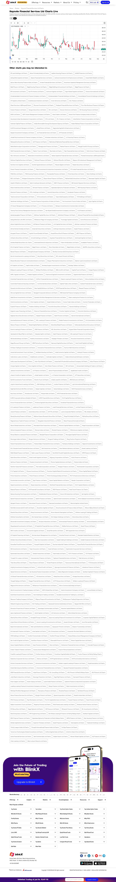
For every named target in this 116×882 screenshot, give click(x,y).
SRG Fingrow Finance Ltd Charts (20, 718)
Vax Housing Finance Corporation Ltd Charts (42, 572)
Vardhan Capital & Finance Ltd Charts (94, 572)
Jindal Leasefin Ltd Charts (59, 379)
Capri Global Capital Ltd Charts (74, 91)
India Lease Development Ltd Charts (21, 361)
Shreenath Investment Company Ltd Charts (23, 521)
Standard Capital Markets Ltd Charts (88, 535)
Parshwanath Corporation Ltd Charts (88, 466)
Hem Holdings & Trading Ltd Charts (43, 594)
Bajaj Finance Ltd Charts (82, 87)
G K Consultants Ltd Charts (94, 320)
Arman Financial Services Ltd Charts (50, 82)
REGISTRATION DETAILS (76, 870)
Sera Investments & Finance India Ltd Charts (69, 508)
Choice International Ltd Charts (95, 91)
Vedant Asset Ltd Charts (60, 736)
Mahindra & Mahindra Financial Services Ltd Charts (64, 142)
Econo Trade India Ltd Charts (71, 302)
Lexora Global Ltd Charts (94, 590)
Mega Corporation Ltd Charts (90, 425)
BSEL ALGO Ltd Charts (62, 270)
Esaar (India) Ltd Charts (54, 302)
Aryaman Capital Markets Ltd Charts (94, 617)
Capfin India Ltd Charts (32, 265)
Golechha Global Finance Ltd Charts (61, 325)
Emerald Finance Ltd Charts (96, 645)
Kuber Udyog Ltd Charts (34, 681)
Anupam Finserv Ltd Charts (19, 233)
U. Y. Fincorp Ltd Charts (46, 206)
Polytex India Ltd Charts (81, 462)
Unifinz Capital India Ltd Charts (54, 732)
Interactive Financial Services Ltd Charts (50, 347)
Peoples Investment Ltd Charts (39, 462)
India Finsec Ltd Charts (40, 672)
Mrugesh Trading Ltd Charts (56, 439)
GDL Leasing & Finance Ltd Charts (46, 320)
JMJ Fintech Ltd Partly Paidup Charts (78, 672)
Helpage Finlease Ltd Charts (60, 338)
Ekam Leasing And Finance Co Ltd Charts (81, 297)
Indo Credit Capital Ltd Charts (84, 343)
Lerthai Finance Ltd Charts (84, 407)
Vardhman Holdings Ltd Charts (20, 201)
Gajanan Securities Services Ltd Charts (22, 315)
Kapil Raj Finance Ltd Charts (62, 677)
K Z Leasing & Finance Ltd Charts (20, 407)
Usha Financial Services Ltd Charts (21, 736)
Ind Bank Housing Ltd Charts (44, 352)
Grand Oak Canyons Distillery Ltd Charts (22, 668)
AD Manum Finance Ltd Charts (42, 224)
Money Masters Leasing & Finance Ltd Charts (24, 434)
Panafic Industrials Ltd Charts (82, 695)
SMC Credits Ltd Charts (17, 530)
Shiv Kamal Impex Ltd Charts (40, 517)
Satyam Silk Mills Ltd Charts (83, 604)
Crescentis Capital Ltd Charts (35, 530)
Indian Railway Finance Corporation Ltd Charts (85, 123)
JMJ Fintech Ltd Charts (98, 672)
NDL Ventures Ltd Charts (18, 155)
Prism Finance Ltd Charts (36, 476)
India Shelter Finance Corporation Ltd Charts (86, 119)
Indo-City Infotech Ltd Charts (43, 361)
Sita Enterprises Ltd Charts (19, 713)
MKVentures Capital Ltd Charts (79, 430)
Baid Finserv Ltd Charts (17, 87)
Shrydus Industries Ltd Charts (48, 521)
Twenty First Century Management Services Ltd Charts (27, 210)
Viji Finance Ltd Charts (98, 736)
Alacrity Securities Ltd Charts (19, 617)
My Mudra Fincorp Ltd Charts (86, 691)
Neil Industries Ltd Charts (49, 448)
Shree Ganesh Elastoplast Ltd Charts (62, 512)
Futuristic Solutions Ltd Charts (87, 311)
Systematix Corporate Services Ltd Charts (78, 549)
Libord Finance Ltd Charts (18, 411)
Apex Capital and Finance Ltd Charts (21, 613)
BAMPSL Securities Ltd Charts (92, 247)
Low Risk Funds (64, 837)
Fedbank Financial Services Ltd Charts (67, 105)
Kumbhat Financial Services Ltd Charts (72, 402)
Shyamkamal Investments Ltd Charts (21, 526)
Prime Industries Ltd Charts (19, 476)
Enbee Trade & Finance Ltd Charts (21, 649)
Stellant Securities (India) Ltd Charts (21, 540)
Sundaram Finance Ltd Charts (76, 192)
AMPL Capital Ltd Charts (18, 274)
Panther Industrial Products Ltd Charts (22, 466)
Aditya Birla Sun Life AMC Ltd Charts (21, 219)
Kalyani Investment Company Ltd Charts (22, 132)
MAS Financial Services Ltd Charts (21, 151)
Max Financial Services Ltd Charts (74, 151)
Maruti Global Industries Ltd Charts (21, 425)
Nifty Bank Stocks (88, 813)
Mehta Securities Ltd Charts (90, 416)
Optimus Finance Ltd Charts (19, 462)
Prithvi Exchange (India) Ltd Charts (57, 476)
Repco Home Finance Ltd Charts (53, 178)
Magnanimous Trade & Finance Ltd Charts (23, 421)
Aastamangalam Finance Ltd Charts (21, 215)
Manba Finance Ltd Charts (67, 146)
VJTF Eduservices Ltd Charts (61, 581)
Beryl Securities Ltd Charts (45, 256)
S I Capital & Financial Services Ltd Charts (47, 526)
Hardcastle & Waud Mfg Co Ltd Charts (22, 334)
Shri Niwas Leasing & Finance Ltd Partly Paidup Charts (64, 713)
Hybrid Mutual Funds (16, 837)
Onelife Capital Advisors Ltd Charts (42, 165)
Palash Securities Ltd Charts (81, 165)
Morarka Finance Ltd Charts (67, 691)
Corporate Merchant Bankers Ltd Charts (79, 631)
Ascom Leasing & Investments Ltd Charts (49, 622)
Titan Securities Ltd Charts (18, 562)
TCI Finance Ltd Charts (92, 553)
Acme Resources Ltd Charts (89, 219)
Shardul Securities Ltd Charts (19, 512)
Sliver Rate (38, 846)
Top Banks (38, 841)
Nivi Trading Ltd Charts (39, 604)
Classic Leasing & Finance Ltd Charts (72, 279)
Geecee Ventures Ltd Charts (68, 110)
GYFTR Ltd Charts (53, 411)
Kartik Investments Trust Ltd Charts (21, 379)
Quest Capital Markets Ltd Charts (59, 480)
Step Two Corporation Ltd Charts (44, 540)
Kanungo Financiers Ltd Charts (42, 677)
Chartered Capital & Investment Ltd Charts (58, 274)
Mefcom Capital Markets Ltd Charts (69, 425)
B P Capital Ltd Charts (17, 265)
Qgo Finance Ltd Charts (40, 480)
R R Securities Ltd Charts (18, 709)
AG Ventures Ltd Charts (58, 613)
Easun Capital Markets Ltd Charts (20, 645)
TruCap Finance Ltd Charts (69, 727)
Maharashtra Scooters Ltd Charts (20, 142)
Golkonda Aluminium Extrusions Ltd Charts (87, 325)
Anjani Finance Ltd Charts (81, 229)
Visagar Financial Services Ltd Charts (39, 581)
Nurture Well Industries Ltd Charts (74, 347)
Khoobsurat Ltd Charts (32, 393)
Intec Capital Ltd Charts (35, 366)
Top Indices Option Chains (91, 809)
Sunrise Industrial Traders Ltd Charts (64, 544)
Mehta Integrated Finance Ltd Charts (21, 430)
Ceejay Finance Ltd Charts (96, 270)
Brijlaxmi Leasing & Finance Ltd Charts (22, 270)
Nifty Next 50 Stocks (16, 813)
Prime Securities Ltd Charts (76, 174)
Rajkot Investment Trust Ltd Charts (21, 704)
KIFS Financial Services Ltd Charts (67, 393)
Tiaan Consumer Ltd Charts (37, 549)
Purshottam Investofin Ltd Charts (20, 480)
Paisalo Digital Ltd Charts (62, 165)
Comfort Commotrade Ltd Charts (37, 636)
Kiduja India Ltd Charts (48, 393)
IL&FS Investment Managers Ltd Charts (22, 128)
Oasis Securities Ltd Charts (19, 457)
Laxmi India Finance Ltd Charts (53, 681)
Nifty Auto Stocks (64, 818)
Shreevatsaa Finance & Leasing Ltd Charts (71, 521)
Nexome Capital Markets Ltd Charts (71, 608)
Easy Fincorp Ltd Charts (40, 645)
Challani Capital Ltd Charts (35, 274)
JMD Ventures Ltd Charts (76, 379)
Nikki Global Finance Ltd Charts (20, 453)
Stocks (17, 8)
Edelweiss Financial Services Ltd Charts (73, 645)
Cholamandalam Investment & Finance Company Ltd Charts (28, 96)
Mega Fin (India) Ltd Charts (72, 416)
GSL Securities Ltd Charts (58, 329)
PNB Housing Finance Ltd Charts (34, 174)
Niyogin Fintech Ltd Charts (43, 695)
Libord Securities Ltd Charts (37, 411)
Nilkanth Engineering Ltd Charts (20, 604)
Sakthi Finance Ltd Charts (43, 498)
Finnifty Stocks (15, 818)
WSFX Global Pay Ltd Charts (50, 590)
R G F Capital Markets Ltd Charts (84, 485)
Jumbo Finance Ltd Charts (62, 384)
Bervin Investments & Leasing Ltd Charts (23, 256)
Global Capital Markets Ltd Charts (38, 325)
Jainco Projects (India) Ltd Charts (58, 370)
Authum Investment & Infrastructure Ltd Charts (69, 78)
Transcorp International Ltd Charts (75, 562)
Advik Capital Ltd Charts (42, 613)
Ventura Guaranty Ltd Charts (95, 521)
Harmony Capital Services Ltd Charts (62, 343)
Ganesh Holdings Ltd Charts (77, 306)
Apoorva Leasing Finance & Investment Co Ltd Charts (65, 617)
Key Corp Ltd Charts (16, 393)
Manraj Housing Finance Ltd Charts (21, 416)
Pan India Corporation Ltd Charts (45, 466)
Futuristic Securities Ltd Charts (57, 306)
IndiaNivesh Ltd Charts (37, 357)
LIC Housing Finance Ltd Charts (75, 137)
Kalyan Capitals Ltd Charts (43, 389)
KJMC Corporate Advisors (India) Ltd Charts (23, 398)
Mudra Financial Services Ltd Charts (21, 444)
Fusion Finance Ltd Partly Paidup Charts (89, 654)
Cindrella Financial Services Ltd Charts (22, 279)
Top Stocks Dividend (40, 827)
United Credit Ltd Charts (45, 567)
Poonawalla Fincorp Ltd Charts (56, 174)
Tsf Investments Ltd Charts (45, 197)
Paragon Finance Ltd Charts (66, 466)
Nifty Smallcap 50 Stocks (66, 813)
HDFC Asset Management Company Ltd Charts (36, 114)
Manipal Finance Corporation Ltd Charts (51, 434)
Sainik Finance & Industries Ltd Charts (22, 498)
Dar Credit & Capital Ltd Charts (20, 640)
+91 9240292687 (14, 863)
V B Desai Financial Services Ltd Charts (22, 576)
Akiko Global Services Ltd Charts (77, 613)
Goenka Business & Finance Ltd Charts (22, 320)
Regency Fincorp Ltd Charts (42, 704)
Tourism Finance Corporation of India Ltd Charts (45, 201)
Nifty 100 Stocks (64, 823)
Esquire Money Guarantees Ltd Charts (69, 649)
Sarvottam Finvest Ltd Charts (38, 503)
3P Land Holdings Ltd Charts (19, 73)
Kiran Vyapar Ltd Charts (17, 681)
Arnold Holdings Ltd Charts (39, 238)
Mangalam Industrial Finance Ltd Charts (49, 421)
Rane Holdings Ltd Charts (94, 174)
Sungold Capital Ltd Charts (42, 544)
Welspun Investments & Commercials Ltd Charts (69, 206)
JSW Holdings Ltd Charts (44, 384)
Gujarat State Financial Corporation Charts (81, 329)
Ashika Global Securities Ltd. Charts (21, 242)
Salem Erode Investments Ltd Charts (64, 498)
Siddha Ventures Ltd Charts (70, 526)
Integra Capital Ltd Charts (18, 366)
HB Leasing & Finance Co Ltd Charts (81, 334)
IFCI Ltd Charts (49, 119)
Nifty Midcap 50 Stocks (41, 813)
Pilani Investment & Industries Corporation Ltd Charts (52, 169)
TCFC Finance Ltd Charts (75, 553)
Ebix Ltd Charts (54, 645)
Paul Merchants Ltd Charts (35, 700)
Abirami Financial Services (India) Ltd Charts (91, 215)
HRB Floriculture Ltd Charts (40, 343)
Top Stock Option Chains (66, 809)
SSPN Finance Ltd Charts (73, 718)
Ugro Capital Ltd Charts (96, 201)
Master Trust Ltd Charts (40, 151)
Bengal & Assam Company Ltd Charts (39, 251)
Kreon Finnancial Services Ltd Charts (22, 402)
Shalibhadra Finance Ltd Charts (48, 494)
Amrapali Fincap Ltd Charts (38, 617)
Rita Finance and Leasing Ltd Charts (63, 704)
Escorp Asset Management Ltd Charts (44, 649)
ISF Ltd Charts (70, 366)
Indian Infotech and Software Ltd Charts (77, 357)
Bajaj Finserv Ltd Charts (39, 247)
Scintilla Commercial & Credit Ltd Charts (22, 508)
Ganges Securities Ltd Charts (37, 110)
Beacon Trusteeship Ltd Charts (81, 626)
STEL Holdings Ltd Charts (37, 192)
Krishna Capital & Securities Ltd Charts (46, 402)
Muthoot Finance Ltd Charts (42, 160)
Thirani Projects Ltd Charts (55, 562)
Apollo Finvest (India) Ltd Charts (38, 233)
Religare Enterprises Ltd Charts (31, 178)
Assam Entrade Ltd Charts (71, 622)
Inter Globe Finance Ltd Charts (54, 366)
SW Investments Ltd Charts (19, 549)
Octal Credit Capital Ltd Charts (38, 457)
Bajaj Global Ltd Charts (73, 247)
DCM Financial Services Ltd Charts (66, 288)
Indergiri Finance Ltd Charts (85, 352)
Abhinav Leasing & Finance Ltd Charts (86, 224)
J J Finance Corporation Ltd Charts (62, 375)
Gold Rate (13, 846)
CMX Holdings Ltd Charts (18, 636)
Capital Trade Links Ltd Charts (69, 283)
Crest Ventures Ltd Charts (59, 100)
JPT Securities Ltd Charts (82, 375)
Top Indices (38, 809)
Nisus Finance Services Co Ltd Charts (22, 695)
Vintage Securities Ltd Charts (81, 576)
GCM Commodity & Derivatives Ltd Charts (84, 658)
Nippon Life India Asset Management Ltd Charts (87, 160)
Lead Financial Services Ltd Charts (63, 407)
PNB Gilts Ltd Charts (17, 174)
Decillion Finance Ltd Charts (39, 640)
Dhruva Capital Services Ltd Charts (21, 293)
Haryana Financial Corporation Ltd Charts (75, 668)
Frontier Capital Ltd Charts (67, 311)
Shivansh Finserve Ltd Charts (70, 709)
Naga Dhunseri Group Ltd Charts (20, 343)
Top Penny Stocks (88, 827)
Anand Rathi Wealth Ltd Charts (95, 78)
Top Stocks (14, 809)
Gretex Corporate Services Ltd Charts (22, 663)
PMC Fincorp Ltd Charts (17, 700)
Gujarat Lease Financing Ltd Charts (21, 311)
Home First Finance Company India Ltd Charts (82, 114)
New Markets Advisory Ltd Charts (69, 448)
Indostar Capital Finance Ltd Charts (21, 123)
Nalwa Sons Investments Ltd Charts (38, 155)
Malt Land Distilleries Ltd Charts (40, 626)
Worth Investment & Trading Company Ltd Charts (25, 590)
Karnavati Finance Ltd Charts (81, 677)
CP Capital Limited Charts (18, 100)
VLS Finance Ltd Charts (84, 210)
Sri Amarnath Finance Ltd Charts (20, 631)
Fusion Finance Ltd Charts (18, 110)
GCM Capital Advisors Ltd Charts (59, 658)
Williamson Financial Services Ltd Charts (45, 585)
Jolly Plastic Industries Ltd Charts (20, 677)
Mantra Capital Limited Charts (79, 503)
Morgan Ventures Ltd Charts (37, 439)
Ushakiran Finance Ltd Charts (91, 567)
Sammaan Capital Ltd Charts (97, 178)
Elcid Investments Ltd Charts (19, 302)
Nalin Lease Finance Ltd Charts (41, 453)
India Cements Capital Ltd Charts (65, 352)
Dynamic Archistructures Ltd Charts (21, 288)
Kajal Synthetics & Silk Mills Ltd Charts (22, 389)
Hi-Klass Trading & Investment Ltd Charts (23, 347)
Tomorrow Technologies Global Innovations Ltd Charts (27, 732)
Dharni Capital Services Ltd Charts (81, 640)
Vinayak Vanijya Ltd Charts (18, 581)
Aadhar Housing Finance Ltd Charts (61, 73)
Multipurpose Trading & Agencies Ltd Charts (76, 599)
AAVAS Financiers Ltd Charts (83, 73)
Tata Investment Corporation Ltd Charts (22, 197)
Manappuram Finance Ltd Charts (48, 146)
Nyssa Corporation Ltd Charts (62, 695)
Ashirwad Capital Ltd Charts (83, 238)
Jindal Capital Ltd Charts (41, 375)
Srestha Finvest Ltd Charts (67, 535)
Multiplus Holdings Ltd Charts (71, 444)
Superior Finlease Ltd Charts (41, 723)
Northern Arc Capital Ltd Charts (20, 165)
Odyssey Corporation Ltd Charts (59, 457)
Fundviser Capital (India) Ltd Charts (65, 654)
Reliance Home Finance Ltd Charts (87, 704)
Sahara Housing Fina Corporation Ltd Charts (24, 494)
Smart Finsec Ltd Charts (88, 526)
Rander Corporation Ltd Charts (80, 480)
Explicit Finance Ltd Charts (19, 306)
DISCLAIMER (87, 870)
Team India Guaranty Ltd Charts (65, 197)
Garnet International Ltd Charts (80, 315)
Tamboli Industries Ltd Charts (41, 553)
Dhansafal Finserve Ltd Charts (60, 640)
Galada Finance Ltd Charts (44, 315)
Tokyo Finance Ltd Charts (36, 562)
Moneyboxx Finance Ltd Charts (47, 691)
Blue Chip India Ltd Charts (56, 247)
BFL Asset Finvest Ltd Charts (64, 256)
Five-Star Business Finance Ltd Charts (92, 105)
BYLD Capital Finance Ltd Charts (20, 247)
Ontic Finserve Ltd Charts (78, 457)
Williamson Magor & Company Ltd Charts (46, 219)
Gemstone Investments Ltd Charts (45, 663)
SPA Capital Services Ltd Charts (75, 530)
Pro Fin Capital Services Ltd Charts (55, 700)
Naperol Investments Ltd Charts (91, 444)
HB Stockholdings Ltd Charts (19, 338)
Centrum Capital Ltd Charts (54, 91)
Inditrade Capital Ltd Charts (54, 357)
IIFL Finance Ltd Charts (63, 119)
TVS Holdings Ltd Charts (84, 197)
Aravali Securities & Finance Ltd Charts (62, 233)
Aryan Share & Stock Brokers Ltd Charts (22, 622)
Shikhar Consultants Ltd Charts (20, 517)
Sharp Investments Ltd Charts (39, 512)
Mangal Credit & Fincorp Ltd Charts (88, 146)
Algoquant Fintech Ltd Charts (61, 626)
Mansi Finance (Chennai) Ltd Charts (74, 421)
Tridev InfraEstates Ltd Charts (70, 242)
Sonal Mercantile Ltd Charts (55, 530)
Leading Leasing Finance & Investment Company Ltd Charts (28, 686)
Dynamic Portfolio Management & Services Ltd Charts (50, 297)
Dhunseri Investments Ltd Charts (43, 105)
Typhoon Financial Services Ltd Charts (64, 558)
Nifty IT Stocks (39, 818)
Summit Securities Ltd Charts (56, 192)
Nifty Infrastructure (89, 823)
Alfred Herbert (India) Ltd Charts (20, 229)
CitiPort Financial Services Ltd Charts (47, 279)
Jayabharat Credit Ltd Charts (79, 370)
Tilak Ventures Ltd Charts (85, 558)
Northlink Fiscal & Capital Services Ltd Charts (66, 453)
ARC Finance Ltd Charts (84, 233)
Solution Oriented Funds (41, 837)
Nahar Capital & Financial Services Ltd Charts (65, 155)
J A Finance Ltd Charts (39, 370)
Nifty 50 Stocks (39, 823)
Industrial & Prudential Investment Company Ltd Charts (71, 361)
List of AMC (14, 832)
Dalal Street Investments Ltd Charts (21, 297)
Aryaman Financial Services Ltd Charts (61, 238)
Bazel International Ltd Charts (19, 626)
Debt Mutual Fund (88, 832)
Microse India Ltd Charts (42, 430)
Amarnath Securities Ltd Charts (41, 229)
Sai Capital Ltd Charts (88, 494)
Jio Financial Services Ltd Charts (46, 132)
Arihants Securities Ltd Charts (20, 238)
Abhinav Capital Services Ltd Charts (44, 215)
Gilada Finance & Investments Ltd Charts (71, 320)
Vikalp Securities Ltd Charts (61, 576)
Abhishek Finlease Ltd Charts (66, 215)
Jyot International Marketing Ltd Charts (84, 384)
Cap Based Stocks (89, 841)
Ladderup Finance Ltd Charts (41, 407)
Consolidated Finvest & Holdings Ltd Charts (91, 96)
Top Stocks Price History (66, 827)
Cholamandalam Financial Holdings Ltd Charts (61, 96)
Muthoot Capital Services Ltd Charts (21, 160)
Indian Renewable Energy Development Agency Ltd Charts (51, 123)
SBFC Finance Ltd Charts (61, 183)
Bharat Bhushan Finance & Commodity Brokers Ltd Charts (28, 261)
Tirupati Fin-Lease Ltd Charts (19, 558)
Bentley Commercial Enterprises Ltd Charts (66, 251)
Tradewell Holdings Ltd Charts (96, 723)
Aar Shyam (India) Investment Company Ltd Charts (60, 210)
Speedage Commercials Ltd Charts (48, 608)
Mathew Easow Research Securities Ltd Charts (47, 416)
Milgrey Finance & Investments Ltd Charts (47, 599)
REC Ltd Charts (15, 178)
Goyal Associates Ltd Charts (96, 663)
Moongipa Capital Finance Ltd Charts (76, 434)
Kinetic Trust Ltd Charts (41, 379)
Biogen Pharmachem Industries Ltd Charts (60, 261)
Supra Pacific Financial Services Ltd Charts (90, 544)
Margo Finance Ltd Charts (56, 686)
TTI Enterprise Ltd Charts (95, 562)
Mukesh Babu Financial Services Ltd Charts (47, 444)
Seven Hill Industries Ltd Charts (69, 494)
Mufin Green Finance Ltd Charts (96, 151)
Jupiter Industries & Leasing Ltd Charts (22, 384)
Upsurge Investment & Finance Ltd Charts (67, 567)
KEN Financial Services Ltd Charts (82, 389)
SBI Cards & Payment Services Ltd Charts (83, 183)
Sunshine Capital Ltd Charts (45, 508)
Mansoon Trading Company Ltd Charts (22, 599)
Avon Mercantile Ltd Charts (90, 622)
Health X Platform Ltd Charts (19, 183)
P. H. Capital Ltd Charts (17, 471)
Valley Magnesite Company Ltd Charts (69, 572)
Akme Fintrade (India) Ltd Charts (39, 73)
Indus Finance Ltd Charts (97, 361)
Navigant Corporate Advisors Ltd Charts (45, 293)
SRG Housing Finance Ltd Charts (87, 187)
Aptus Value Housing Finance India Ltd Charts (24, 82)
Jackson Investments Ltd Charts (20, 370)
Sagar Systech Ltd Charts (35, 709)
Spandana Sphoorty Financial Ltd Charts (63, 187)
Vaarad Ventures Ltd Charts (19, 572)
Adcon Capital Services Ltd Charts (21, 224)
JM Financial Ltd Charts (66, 132)
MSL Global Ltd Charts (90, 411)
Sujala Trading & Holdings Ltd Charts (67, 540)
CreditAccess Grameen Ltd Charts (38, 100)
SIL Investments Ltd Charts (90, 709)
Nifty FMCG (87, 818)
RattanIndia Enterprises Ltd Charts (75, 178)
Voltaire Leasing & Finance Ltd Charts (84, 581)
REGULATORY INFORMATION (99, 870)
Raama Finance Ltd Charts (18, 489)
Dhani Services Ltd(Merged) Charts (21, 105)
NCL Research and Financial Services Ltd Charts (25, 448)
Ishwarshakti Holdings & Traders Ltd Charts (89, 366)
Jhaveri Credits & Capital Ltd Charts (21, 375)
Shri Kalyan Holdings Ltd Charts (60, 517)
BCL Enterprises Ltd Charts (56, 631)
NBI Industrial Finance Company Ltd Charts (72, 293)
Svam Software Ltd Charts (56, 549)
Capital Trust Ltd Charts (79, 270)
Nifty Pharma (14, 823)
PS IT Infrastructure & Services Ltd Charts (82, 476)
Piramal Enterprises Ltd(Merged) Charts (92, 155)
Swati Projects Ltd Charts (60, 723)
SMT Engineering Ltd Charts (37, 713)
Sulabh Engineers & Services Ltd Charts (92, 540)
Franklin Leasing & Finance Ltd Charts (22, 654)
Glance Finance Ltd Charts (18, 325)
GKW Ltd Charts (15, 114)
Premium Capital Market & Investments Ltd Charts (62, 471)
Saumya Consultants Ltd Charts (58, 503)
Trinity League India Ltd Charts (20, 727)
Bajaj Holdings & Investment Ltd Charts (60, 87)
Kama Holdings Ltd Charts (61, 389)
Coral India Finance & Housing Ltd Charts (23, 283)
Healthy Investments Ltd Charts (39, 338)
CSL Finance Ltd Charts (76, 100)
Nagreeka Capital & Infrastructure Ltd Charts (66, 128)
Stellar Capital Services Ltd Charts (21, 723)
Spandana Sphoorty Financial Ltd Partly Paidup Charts (48, 718)
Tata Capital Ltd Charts (77, 723)
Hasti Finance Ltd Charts (60, 334)
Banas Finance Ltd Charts (18, 251)
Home (11, 8)
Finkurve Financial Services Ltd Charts (45, 311)
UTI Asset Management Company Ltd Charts (24, 206)
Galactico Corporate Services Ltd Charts (22, 658)
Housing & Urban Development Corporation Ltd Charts (27, 119)
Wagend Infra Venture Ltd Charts (20, 585)
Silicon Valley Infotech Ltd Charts (94, 508)
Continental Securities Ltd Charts (47, 283)
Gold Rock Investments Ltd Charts (21, 594)
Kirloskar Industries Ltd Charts (54, 137)
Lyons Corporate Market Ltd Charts (71, 411)
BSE (15, 18)
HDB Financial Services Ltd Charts (21, 672)
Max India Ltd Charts (56, 151)
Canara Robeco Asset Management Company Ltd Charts (84, 636)
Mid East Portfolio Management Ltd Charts (23, 691)
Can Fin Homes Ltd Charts (36, 91)
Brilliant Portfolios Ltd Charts (44, 270)
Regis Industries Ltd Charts (39, 485)
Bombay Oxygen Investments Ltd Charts (54, 265)
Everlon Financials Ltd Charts (91, 302)
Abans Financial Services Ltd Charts (41, 78)
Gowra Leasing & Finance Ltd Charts (21, 329)
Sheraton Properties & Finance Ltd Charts (23, 608)
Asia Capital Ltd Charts (39, 631)
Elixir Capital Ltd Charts (37, 302)
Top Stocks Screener (16, 841)
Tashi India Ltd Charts (59, 553)
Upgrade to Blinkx (91, 879)
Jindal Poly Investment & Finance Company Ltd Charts (27, 137)
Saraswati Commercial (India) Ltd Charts (60, 604)
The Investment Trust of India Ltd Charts (74, 201)
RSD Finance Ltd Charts (60, 489)
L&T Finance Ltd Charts (40, 142)
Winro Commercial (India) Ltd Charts (70, 585)
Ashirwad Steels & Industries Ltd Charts (46, 242)
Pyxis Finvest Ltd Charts (93, 700)
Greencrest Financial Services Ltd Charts (49, 668)
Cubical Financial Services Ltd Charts (91, 283)
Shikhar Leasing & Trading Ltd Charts (86, 512)
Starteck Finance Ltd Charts (19, 192)
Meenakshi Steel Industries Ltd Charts (45, 425)
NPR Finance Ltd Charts (89, 453)
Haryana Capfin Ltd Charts (43, 334)
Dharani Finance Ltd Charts (87, 288)
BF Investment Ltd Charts (18, 91)
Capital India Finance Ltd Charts (83, 274)
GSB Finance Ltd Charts (42, 329)
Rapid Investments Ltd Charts (19, 485)
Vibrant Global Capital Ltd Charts (80, 736)
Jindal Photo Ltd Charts (43, 128)
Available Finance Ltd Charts (89, 242)
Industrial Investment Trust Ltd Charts (22, 352)
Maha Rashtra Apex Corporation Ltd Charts (23, 146)
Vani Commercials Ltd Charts (42, 736)
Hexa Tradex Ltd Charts (59, 114)
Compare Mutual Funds (66, 841)
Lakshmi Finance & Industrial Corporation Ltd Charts (80, 681)
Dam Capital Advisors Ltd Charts (43, 288)
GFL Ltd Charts (53, 110)
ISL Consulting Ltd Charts (57, 672)
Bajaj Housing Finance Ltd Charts (37, 87)
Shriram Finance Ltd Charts (41, 187)
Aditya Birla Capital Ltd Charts (19, 78)
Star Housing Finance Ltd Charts (93, 718)
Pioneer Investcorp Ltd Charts (35, 471)
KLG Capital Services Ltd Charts (71, 398)
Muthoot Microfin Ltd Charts (62, 160)
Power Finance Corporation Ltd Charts (22, 169)
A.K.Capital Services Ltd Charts (63, 224)
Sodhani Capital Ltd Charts (91, 713)
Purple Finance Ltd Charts (76, 700)
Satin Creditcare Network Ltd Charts (41, 183)
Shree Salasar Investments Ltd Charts (89, 498)
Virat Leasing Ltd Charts (18, 741)
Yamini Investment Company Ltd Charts (72, 590)
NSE (11, 18)
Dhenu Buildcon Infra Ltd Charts (94, 279)
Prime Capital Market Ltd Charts (88, 471)
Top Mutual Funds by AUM (42, 832)
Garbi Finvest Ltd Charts (61, 315)
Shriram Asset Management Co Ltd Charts (44, 535)
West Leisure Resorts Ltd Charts (37, 741)
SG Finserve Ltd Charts (52, 709)
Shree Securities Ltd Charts (80, 517)
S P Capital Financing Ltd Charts (20, 535)
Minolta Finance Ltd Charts (60, 430)
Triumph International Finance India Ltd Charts (45, 727)
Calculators (87, 837)
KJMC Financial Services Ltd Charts (49, 398)
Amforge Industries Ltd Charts (62, 229)
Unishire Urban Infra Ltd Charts (75, 732)
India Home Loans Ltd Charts (19, 357)
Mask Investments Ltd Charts (75, 686)
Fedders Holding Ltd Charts (37, 306)
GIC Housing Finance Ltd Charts (88, 110)
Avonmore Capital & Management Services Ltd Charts (80, 82)
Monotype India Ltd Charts (18, 439)
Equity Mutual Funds (65, 832)
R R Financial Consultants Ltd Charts (39, 489)
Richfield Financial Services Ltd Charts (61, 485)
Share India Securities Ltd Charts (20, 187)
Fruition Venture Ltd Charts (44, 654)
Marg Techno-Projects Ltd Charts (76, 439)
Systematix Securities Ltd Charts (20, 553)
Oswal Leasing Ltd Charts (89, 448)
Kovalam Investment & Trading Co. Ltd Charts (70, 594)
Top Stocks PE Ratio (16, 827)
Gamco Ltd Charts (42, 658)
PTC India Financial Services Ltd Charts (81, 169)
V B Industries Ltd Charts (43, 576)
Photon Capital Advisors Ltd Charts (61, 462)
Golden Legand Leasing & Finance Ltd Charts (72, 663)
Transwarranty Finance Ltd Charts (41, 558)
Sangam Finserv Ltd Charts (19, 503)
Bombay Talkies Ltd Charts (76, 265)
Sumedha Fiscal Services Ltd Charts (21, 544)
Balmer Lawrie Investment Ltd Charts (86, 261)
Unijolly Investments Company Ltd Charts (23, 567)
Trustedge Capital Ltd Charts (69, 219)
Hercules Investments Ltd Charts (81, 338)
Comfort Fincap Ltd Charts (57, 636)
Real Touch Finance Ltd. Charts (78, 489)
